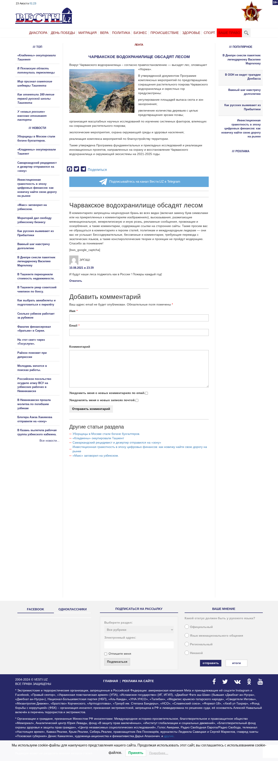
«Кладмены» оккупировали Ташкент (98, 438)
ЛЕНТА (139, 44)
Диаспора (38, 33)
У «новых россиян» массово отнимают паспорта (32, 115)
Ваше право (229, 33)
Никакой (196, 653)
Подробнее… (158, 753)
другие (169, 736)
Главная (110, 681)
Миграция (87, 33)
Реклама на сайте (138, 681)
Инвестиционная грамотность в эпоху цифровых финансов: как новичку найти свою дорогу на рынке (37, 187)
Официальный (201, 627)
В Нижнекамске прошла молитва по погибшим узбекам (34, 404)
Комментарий (79, 346)
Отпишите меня (120, 653)
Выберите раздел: (118, 622)
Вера (104, 33)
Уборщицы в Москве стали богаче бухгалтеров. (106, 434)
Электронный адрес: (120, 637)
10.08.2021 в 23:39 (81, 267)
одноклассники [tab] (72, 609)
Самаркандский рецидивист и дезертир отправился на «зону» (117, 442)
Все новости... (50, 440)
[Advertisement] (41, 489)
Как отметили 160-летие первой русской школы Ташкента (35, 98)
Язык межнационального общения (216, 635)
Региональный (201, 644)
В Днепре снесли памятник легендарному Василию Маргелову (36, 261)
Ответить (75, 280)
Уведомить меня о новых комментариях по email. (107, 393)
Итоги (236, 663)
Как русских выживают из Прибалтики (242, 107)
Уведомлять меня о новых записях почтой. (102, 400)
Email (73, 325)
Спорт (209, 33)
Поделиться (97, 170)
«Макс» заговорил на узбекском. (96, 455)
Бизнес (140, 33)
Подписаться (117, 661)
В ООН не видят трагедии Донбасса (243, 76)
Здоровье (191, 33)
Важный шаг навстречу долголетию (244, 92)
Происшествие (165, 33)
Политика (121, 33)
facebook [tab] (35, 609)
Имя (72, 311)
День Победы (63, 33)
